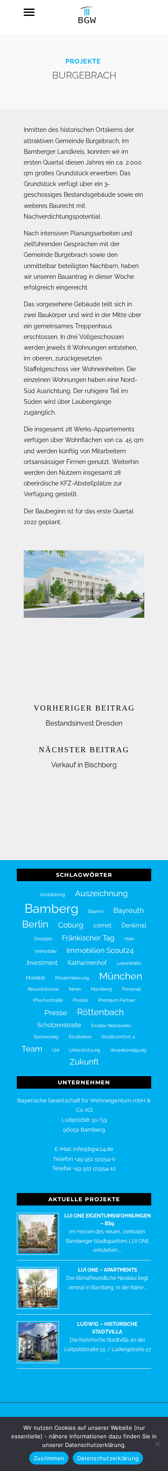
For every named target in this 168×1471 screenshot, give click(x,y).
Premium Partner (116, 1000)
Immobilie (45, 951)
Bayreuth (128, 910)
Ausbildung (52, 894)
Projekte (83, 61)
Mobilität (35, 977)
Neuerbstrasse (43, 989)
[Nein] (157, 1444)
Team (32, 1048)
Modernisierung (72, 977)
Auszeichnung (101, 893)
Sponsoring (46, 1036)
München (120, 976)
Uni (55, 1050)
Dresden (43, 938)
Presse (55, 1012)
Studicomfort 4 (118, 1036)
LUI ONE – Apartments (107, 1270)
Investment (42, 962)
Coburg (71, 925)
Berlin (35, 924)
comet (102, 925)
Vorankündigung (128, 1050)
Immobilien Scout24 (100, 950)
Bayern (95, 911)
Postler (80, 1000)
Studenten (79, 1036)
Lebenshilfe (129, 963)
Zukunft (84, 1061)
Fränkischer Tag (88, 938)
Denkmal (133, 925)
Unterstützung (84, 1050)
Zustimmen (49, 1458)
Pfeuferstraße (48, 1000)
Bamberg (51, 908)
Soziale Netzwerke (111, 1025)
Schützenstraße (59, 1025)
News (75, 989)
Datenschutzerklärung (108, 1458)
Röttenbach (100, 1012)
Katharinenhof (87, 962)
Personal (131, 989)
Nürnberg (101, 989)
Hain (129, 938)
